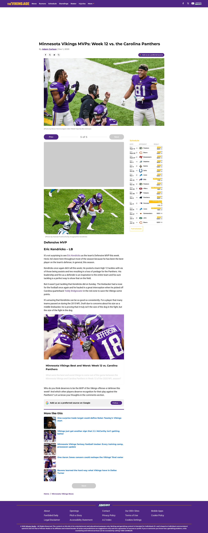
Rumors (42, 4)
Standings (63, 4)
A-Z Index (106, 520)
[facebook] (183, 3)
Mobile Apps (157, 511)
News (34, 4)
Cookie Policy (157, 515)
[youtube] (192, 3)
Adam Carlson (49, 49)
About (47, 511)
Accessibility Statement (81, 520)
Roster (73, 4)
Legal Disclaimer (52, 520)
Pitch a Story (76, 515)
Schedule (52, 4)
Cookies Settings (133, 520)
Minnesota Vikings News (62, 494)
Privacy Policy (108, 515)
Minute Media (31, 526)
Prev (51, 137)
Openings (74, 511)
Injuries (82, 4)
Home (46, 494)
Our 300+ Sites (132, 511)
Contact (106, 511)
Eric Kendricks (74, 255)
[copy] (58, 54)
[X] (188, 3)
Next (116, 137)
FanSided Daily (51, 515)
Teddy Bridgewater (73, 291)
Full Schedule (136, 229)
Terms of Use (131, 515)
